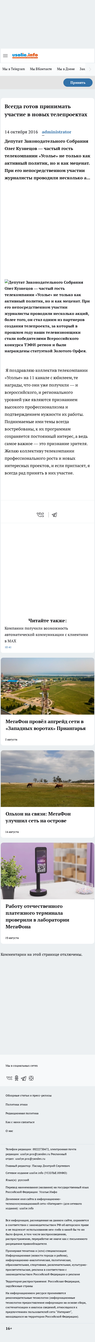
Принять (78, 82)
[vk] (41, 514)
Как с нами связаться (20, 1122)
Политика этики (17, 1104)
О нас (9, 1131)
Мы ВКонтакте (41, 69)
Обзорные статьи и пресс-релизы (29, 1095)
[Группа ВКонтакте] (9, 1078)
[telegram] (56, 514)
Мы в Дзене (66, 69)
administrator (56, 132)
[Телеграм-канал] (24, 1078)
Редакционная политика (22, 1113)
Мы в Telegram (13, 69)
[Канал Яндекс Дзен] (31, 1078)
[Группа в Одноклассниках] (16, 1078)
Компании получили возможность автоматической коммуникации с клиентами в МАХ (46, 637)
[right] (90, 69)
